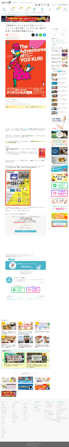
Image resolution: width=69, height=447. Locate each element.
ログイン (54, 4)
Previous (3, 360)
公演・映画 (15, 414)
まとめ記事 (4, 407)
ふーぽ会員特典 (48, 403)
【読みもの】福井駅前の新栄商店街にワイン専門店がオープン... (62, 91)
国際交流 (25, 407)
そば (3, 403)
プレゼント (57, 10)
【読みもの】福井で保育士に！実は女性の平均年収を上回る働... (62, 79)
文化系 (13, 38)
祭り (14, 407)
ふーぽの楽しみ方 (60, 405)
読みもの (26, 10)
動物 (24, 418)
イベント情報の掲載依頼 (49, 414)
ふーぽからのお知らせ (60, 403)
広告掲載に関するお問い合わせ (62, 418)
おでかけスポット (37, 409)
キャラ (25, 405)
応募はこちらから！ (26, 231)
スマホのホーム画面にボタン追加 (62, 409)
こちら (21, 254)
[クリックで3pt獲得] (25, 265)
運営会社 (58, 421)
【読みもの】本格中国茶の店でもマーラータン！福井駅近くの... (62, 100)
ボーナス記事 (65, 10)
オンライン (15, 403)
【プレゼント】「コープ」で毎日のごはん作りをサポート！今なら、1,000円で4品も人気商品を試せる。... (25, 332)
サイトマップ (59, 416)
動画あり (34, 10)
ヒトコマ (3, 434)
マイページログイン (49, 407)
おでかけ (3, 421)
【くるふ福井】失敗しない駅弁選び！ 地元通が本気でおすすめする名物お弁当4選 (42, 346)
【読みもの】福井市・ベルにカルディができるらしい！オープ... (62, 112)
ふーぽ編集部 (4, 412)
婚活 (24, 414)
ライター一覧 (59, 407)
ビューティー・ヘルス (38, 405)
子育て (50, 10)
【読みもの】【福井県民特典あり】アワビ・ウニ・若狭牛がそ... (62, 87)
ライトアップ (26, 403)
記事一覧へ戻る (26, 373)
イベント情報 (15, 401)
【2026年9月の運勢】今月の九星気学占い (42, 332)
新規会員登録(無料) (64, 4)
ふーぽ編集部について (61, 401)
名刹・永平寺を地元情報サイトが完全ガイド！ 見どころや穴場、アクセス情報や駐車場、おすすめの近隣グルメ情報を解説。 (37, 365)
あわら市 (7, 38)
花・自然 (14, 421)
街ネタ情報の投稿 (48, 412)
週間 (59, 71)
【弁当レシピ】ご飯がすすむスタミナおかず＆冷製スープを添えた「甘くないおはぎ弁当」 (8, 332)
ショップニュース (27, 416)
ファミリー (25, 409)
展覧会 (14, 405)
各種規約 (58, 414)
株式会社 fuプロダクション (36, 443)
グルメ (19, 10)
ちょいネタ (4, 432)
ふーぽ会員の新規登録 (49, 405)
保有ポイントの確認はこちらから (25, 270)
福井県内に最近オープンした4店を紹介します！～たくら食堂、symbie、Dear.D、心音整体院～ (8, 346)
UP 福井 (42, 10)
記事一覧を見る (42, 282)
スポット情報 (37, 401)
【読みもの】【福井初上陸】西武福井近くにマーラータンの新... (62, 108)
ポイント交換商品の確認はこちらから (26, 273)
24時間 (55, 71)
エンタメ (3, 418)
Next (48, 360)
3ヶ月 (64, 71)
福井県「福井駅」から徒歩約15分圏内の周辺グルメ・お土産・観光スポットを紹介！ (13, 365)
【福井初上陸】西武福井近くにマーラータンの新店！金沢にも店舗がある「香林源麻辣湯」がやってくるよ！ (25, 346)
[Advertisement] (25, 118)
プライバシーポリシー (60, 412)
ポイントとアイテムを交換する (51, 419)
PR (2, 437)
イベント (11, 10)
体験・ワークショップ (16, 418)
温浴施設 (36, 407)
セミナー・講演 (15, 416)
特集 (3, 405)
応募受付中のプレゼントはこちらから (26, 272)
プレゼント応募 (48, 417)
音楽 (14, 412)
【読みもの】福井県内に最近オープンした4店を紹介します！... (62, 74)
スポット (4, 10)
